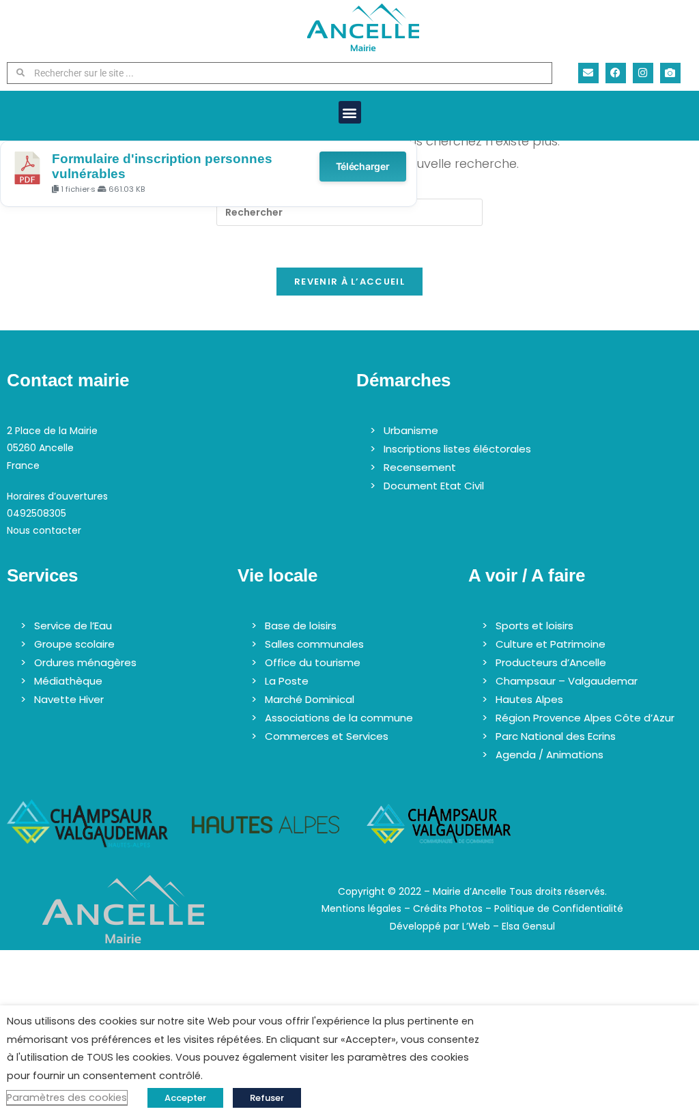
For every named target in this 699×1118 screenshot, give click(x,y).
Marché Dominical (309, 699)
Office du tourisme (312, 662)
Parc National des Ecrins (556, 736)
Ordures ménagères (85, 662)
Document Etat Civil (434, 485)
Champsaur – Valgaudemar (567, 681)
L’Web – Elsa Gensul (508, 926)
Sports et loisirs (534, 625)
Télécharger (363, 166)
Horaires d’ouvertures (57, 496)
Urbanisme (411, 430)
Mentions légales (361, 908)
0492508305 (36, 513)
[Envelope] (588, 73)
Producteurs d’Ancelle (551, 662)
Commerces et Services (326, 736)
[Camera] (670, 73)
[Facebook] (615, 73)
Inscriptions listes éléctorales (457, 449)
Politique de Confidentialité (558, 908)
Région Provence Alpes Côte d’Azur (585, 718)
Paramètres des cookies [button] (67, 1097)
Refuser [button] (267, 1097)
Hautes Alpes (529, 699)
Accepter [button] (185, 1097)
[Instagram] (643, 73)
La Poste (287, 681)
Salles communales (314, 644)
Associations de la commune (339, 718)
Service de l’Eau (73, 625)
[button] (350, 112)
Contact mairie (68, 380)
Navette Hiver (69, 699)
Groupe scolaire (74, 644)
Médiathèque (68, 681)
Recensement (420, 467)
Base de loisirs (301, 625)
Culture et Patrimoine (550, 644)
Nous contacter (44, 530)
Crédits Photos (448, 908)
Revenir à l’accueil (349, 281)
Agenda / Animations (549, 754)
